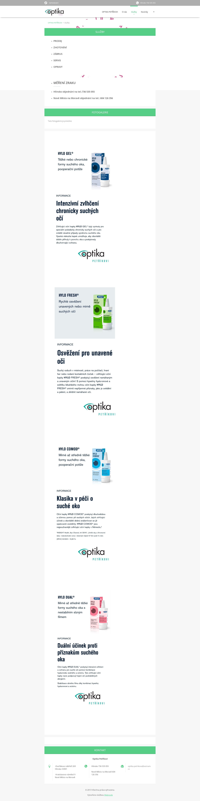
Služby (134, 12)
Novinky (144, 12)
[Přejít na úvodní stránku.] (54, 13)
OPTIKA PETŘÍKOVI (110, 12)
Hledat (45, 3)
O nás (124, 12)
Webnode (108, 795)
